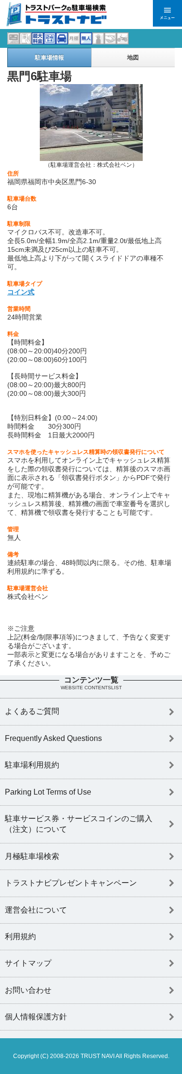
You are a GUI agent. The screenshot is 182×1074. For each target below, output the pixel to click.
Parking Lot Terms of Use (48, 792)
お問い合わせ (28, 990)
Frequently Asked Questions (53, 738)
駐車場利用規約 (32, 765)
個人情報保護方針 (36, 1017)
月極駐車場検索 (32, 856)
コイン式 (20, 292)
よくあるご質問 (32, 711)
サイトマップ (28, 963)
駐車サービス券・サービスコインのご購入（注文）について (78, 823)
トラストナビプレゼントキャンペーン (71, 883)
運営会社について (36, 910)
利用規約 (20, 936)
